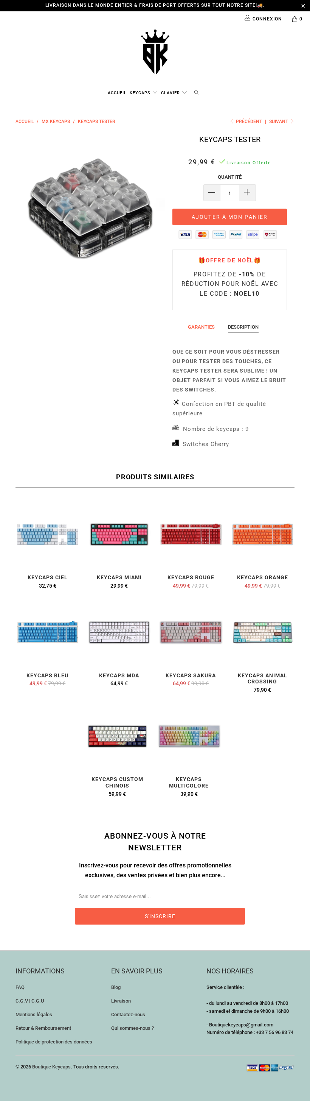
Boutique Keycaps (51, 1067)
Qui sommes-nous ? (132, 1028)
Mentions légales (34, 1014)
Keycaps (141, 92)
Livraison (121, 1001)
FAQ (20, 987)
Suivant (279, 121)
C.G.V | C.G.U (30, 1001)
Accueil (117, 92)
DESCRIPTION (243, 327)
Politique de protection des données (54, 1042)
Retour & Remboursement (43, 1028)
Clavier (171, 92)
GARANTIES (201, 327)
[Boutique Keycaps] (155, 52)
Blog (116, 987)
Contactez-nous (128, 1014)
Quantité (230, 177)
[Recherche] (196, 92)
